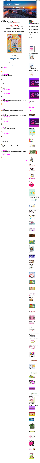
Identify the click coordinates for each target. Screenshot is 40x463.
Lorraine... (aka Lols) (31, 107)
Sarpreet (3, 127)
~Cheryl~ (3, 120)
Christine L (3, 78)
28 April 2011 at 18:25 (6, 93)
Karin (29, 106)
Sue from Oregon (31, 110)
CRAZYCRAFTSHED (5, 74)
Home (14, 160)
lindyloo (3, 114)
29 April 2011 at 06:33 (6, 125)
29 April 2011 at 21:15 (6, 148)
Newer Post (2, 160)
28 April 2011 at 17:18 (6, 89)
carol (3, 99)
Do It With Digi (5, 67)
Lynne (3, 86)
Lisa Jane (3, 95)
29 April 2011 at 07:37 (6, 142)
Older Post (26, 160)
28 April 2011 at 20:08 (6, 101)
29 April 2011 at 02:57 (6, 121)
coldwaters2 (4, 150)
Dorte (29, 105)
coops (3, 109)
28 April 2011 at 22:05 (6, 116)
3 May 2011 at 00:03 (6, 154)
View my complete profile (33, 35)
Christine (34, 21)
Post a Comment (3, 159)
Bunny (30, 103)
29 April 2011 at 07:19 (6, 133)
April (29, 102)
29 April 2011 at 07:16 (6, 129)
